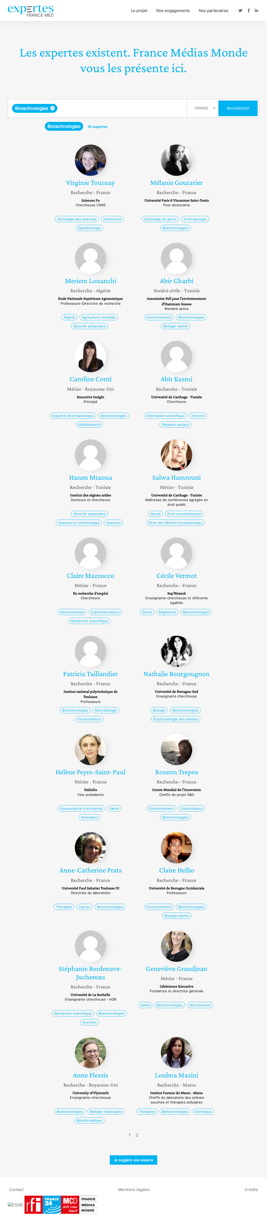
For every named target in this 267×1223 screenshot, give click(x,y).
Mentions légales (134, 1189)
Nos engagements (173, 10)
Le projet (139, 10)
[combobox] (98, 108)
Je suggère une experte (133, 1160)
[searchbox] (110, 108)
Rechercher (238, 108)
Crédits (251, 1189)
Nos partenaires (213, 10)
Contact (16, 1189)
